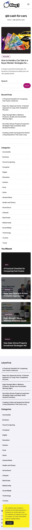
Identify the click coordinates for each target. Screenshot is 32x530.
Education (6, 177)
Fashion (5, 182)
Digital (4, 172)
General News (7, 197)
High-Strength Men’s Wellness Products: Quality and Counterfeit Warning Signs (14, 117)
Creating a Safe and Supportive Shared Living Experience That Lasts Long (15, 134)
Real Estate (6, 217)
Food (4, 187)
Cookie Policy (15, 518)
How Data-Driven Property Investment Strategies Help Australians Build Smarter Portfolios (15, 126)
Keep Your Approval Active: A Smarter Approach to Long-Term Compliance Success (15, 108)
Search (4, 81)
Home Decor (6, 207)
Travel (4, 243)
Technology (6, 233)
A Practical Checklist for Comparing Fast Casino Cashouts (14, 100)
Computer (6, 167)
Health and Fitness (9, 202)
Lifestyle (5, 212)
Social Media (6, 228)
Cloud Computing (8, 162)
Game (4, 192)
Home (9, 20)
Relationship (6, 223)
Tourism (5, 238)
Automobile (6, 56)
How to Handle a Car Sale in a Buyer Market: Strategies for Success (14, 63)
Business (5, 157)
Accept (9, 523)
